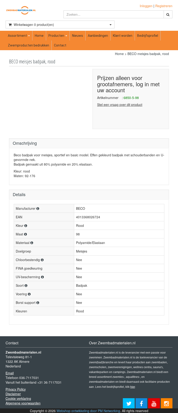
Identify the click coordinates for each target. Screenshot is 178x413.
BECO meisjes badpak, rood (148, 53)
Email (10, 373)
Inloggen (146, 5)
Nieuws (77, 35)
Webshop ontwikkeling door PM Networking (88, 410)
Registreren (163, 5)
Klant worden (122, 35)
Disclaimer (13, 393)
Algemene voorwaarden (23, 403)
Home (39, 35)
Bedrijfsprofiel (147, 35)
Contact (60, 45)
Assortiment (18, 35)
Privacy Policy (16, 389)
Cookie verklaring (18, 398)
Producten (56, 35)
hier (132, 386)
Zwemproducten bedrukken (28, 45)
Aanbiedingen (98, 35)
